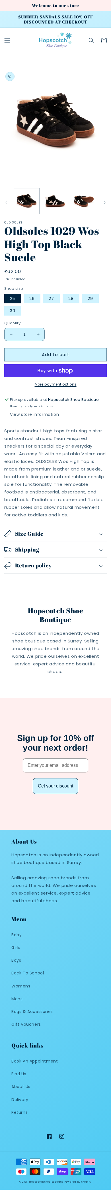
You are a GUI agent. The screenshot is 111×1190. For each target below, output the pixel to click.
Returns (19, 1112)
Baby (16, 935)
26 (32, 298)
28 (71, 298)
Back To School (27, 973)
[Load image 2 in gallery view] (55, 201)
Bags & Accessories (32, 1011)
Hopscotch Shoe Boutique (46, 1181)
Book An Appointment (34, 1061)
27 (51, 298)
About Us (20, 1086)
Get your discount (55, 786)
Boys (16, 960)
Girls (15, 947)
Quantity (12, 323)
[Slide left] (6, 202)
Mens (16, 999)
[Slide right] (104, 202)
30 (12, 311)
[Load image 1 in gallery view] (27, 201)
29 (90, 298)
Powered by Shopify (78, 1181)
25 (12, 298)
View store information (34, 414)
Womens (20, 986)
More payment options (56, 384)
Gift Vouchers (26, 1024)
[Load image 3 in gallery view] (84, 201)
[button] (7, 40)
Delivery (19, 1099)
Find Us (18, 1074)
